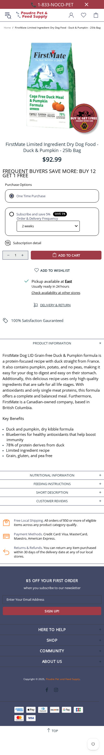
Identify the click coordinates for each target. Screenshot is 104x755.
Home (7, 27)
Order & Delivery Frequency (37, 218)
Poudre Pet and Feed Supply (31, 15)
